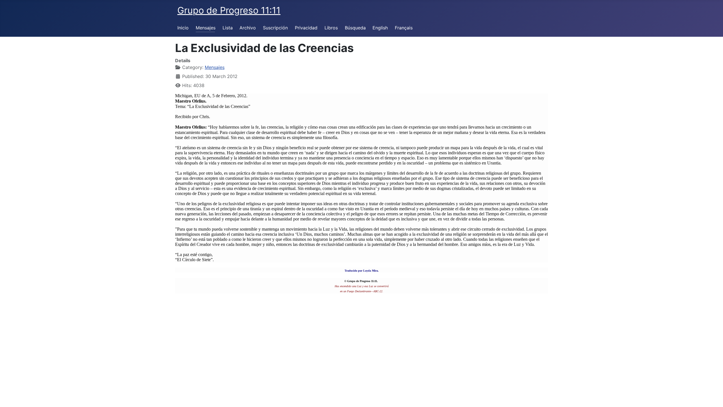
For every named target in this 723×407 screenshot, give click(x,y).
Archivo (247, 28)
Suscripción (275, 28)
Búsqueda (355, 28)
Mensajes (205, 28)
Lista (228, 28)
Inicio (183, 28)
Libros (331, 28)
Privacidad (306, 28)
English (380, 28)
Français (404, 28)
